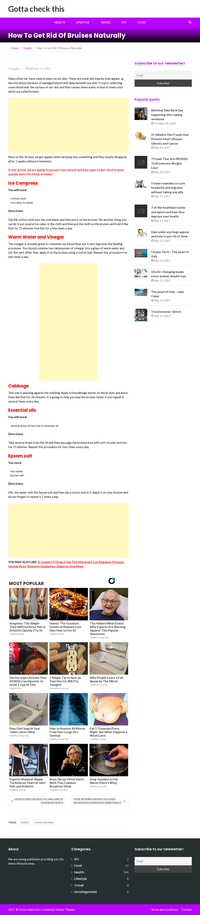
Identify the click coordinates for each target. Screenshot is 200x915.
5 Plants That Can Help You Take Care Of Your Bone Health (38, 800)
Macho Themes (65, 909)
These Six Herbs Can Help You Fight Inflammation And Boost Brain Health (97, 800)
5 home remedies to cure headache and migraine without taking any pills (168, 188)
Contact (186, 909)
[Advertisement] (68, 125)
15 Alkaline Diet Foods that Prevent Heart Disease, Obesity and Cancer (170, 139)
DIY (124, 22)
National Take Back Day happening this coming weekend (167, 114)
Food (141, 22)
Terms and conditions (164, 909)
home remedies (44, 822)
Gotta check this (36, 8)
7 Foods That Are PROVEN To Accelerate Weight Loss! (169, 163)
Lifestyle (82, 22)
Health (59, 22)
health (25, 822)
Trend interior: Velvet (166, 311)
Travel (105, 22)
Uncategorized (85, 892)
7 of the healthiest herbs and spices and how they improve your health (168, 212)
